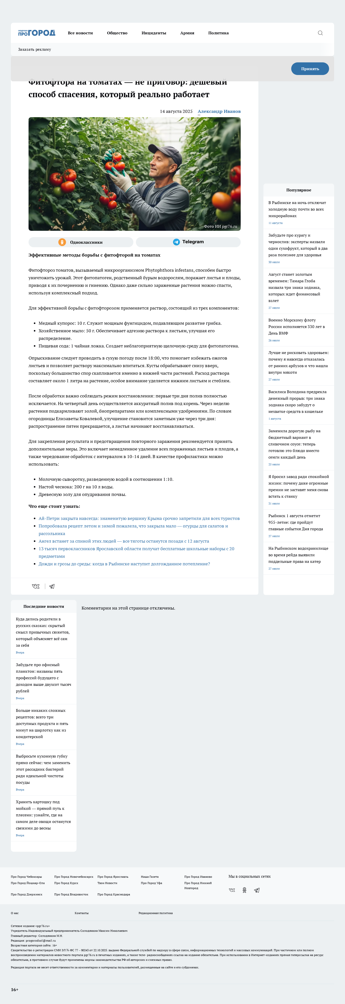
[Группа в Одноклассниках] (81, 242)
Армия (187, 32)
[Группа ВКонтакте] (232, 890)
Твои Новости (107, 883)
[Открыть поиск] (320, 33)
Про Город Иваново (198, 876)
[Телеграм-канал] (188, 242)
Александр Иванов (219, 111)
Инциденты (154, 32)
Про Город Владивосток (71, 894)
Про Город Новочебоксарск (73, 876)
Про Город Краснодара (113, 894)
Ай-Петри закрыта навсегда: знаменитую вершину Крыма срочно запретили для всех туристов (139, 518)
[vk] (36, 586)
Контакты (82, 913)
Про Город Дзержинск (26, 894)
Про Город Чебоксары (26, 876)
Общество (117, 32)
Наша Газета (150, 876)
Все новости (80, 32)
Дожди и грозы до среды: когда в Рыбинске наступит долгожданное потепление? (124, 564)
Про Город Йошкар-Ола (28, 883)
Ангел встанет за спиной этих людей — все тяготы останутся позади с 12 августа (124, 541)
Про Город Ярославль (112, 876)
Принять (310, 68)
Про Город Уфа (151, 883)
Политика (218, 32)
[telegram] (53, 586)
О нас (15, 913)
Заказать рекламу (34, 49)
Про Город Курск (66, 883)
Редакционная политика (156, 913)
